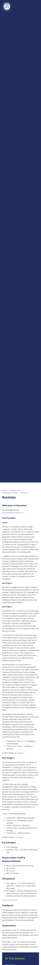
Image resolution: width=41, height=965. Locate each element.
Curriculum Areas (10, 493)
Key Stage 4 (19, 753)
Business (24, 493)
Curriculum (14, 490)
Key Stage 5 (19, 837)
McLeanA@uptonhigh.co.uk (13, 512)
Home (4, 490)
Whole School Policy (10, 900)
